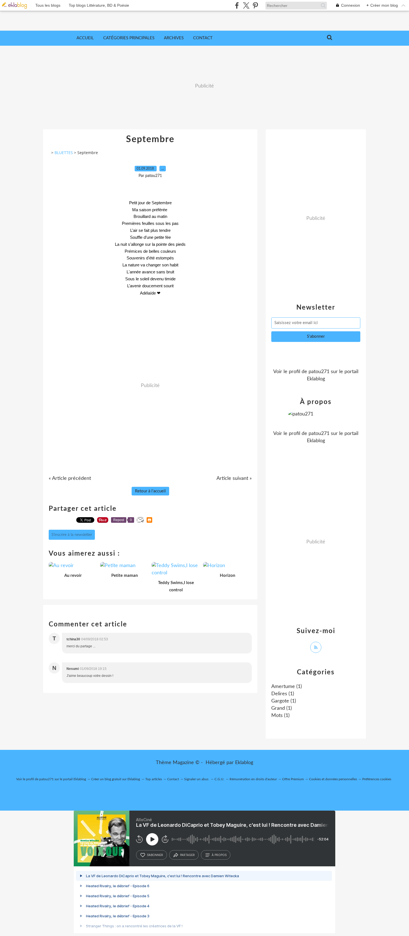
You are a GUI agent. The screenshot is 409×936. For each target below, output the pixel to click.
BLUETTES (64, 152)
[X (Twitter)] (246, 5)
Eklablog (244, 762)
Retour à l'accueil (150, 491)
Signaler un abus (196, 779)
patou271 (319, 371)
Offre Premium (293, 779)
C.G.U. (219, 779)
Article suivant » (234, 478)
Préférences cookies (376, 779)
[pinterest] (255, 5)
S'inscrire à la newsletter (71, 535)
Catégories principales (128, 38)
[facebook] (236, 5)
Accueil (85, 38)
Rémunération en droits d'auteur (253, 779)
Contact (203, 38)
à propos (219, 855)
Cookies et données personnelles (333, 779)
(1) (286, 686)
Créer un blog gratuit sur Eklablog (115, 779)
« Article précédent (70, 478)
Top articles (153, 779)
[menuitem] (85, 38)
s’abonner (155, 855)
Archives (174, 38)
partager (187, 855)
